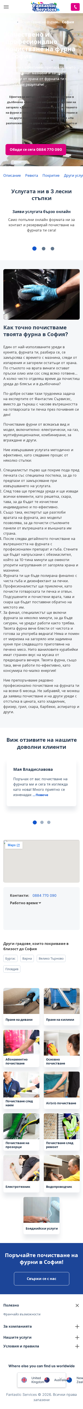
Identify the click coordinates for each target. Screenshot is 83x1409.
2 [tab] (42, 822)
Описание (12, 175)
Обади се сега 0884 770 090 (36, 149)
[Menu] (7, 7)
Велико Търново (51, 958)
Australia (60, 1380)
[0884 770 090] (75, 7)
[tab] (34, 248)
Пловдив (11, 969)
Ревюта (31, 175)
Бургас (10, 958)
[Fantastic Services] (45, 6)
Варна (27, 958)
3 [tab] (48, 822)
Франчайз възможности (22, 1314)
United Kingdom (37, 1380)
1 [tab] (35, 822)
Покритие (51, 175)
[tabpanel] (41, 786)
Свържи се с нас (41, 1278)
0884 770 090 (44, 895)
